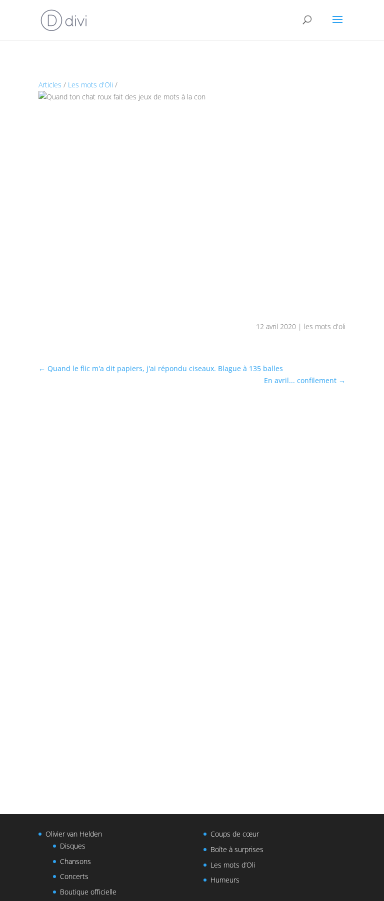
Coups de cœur (234, 834)
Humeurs (225, 880)
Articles (50, 84)
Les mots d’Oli (232, 865)
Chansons (75, 861)
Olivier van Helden (74, 834)
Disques (73, 846)
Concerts (74, 876)
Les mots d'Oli (90, 84)
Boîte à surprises (237, 849)
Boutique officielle (88, 892)
